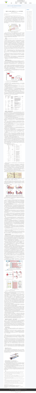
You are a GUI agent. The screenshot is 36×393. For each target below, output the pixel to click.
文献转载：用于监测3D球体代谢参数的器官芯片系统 (29, 11)
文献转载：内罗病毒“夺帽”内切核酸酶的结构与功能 (29, 26)
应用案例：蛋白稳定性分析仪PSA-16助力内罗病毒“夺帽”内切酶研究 (29, 25)
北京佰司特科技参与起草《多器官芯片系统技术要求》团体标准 (29, 21)
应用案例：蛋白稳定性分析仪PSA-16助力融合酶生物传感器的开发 (29, 16)
